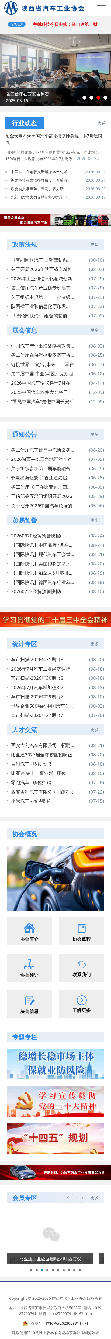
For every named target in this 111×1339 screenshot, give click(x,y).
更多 (102, 122)
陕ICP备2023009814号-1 (67, 1323)
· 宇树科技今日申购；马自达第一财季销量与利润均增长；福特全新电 (65, 26)
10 (80, 1270)
